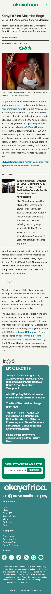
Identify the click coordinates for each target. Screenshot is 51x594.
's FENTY (34, 332)
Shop (5, 525)
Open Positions (10, 545)
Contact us (8, 536)
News (5, 507)
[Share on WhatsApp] (30, 48)
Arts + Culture (9, 516)
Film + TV (7, 513)
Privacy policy (9, 539)
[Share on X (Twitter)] (25, 48)
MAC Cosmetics (14, 332)
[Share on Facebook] (21, 48)
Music (5, 510)
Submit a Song (10, 542)
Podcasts (7, 522)
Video (5, 519)
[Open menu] (4, 5)
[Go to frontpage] (25, 5)
